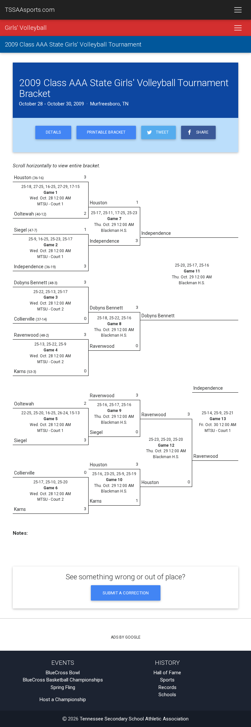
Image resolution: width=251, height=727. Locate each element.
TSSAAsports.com (30, 9)
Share (201, 132)
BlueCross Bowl (63, 673)
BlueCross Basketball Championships (63, 680)
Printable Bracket (106, 132)
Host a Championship (63, 699)
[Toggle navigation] (237, 10)
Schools (167, 695)
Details (53, 132)
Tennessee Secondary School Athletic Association (134, 719)
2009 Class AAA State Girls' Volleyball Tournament (73, 44)
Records (167, 687)
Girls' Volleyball (26, 27)
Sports (167, 680)
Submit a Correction (126, 592)
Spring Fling (63, 687)
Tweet (161, 132)
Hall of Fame (167, 673)
